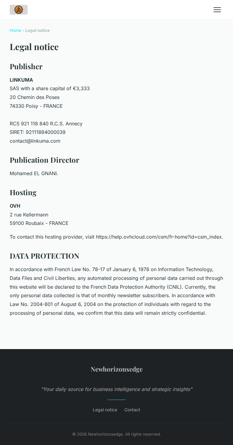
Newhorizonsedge (117, 369)
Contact (132, 409)
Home (15, 30)
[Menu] (217, 10)
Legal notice (105, 409)
